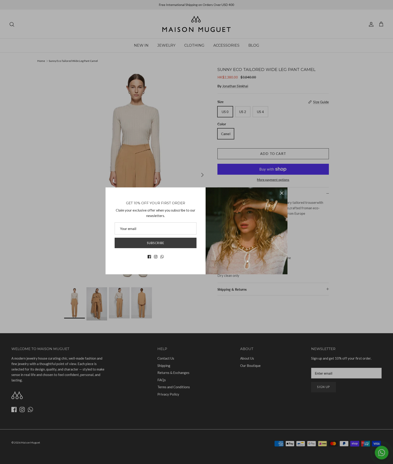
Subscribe (155, 243)
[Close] (282, 193)
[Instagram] (155, 256)
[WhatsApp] (162, 256)
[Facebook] (149, 256)
